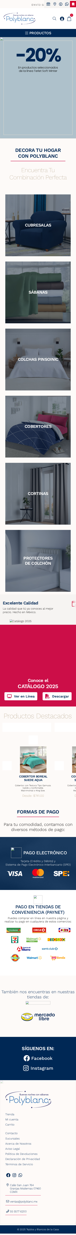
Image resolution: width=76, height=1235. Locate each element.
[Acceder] (62, 18)
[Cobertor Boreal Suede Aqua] (33, 759)
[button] (38, 87)
